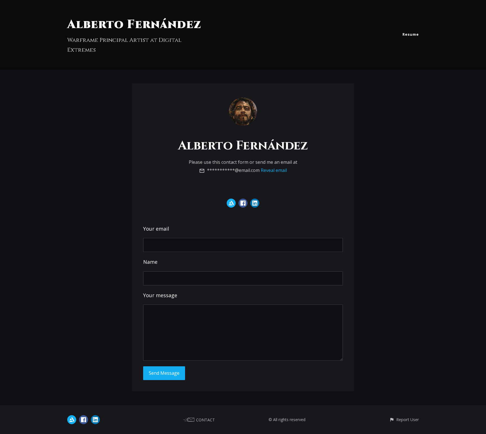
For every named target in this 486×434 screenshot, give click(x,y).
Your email (156, 228)
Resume (410, 34)
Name (150, 261)
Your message (160, 295)
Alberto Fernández (134, 25)
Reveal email (274, 170)
